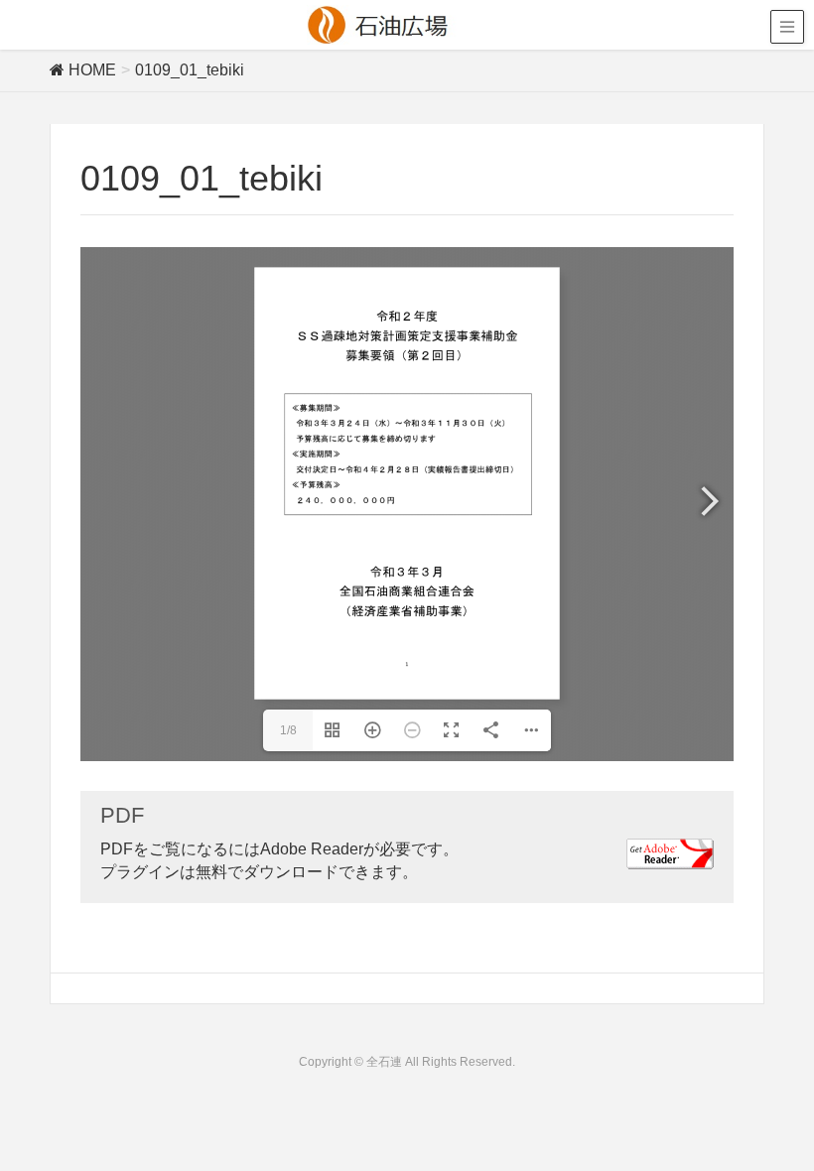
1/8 (288, 730)
